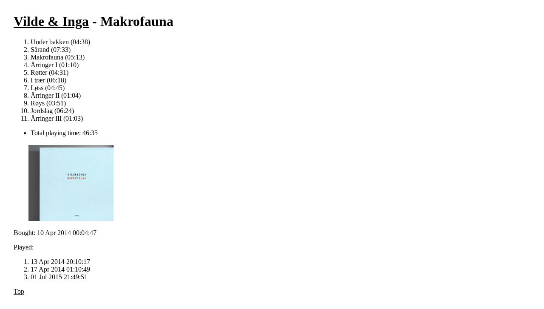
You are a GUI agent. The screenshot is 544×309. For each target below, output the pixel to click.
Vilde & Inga (51, 21)
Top (19, 291)
